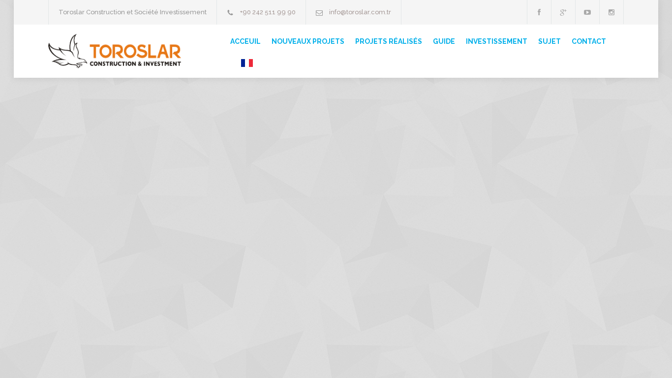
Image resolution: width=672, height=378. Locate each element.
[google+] (563, 12)
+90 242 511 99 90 (268, 12)
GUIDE (444, 41)
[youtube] (587, 12)
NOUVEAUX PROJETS (308, 41)
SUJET (549, 41)
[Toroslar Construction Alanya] (114, 51)
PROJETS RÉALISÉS (388, 41)
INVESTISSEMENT (496, 41)
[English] (241, 63)
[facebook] (539, 12)
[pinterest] (611, 12)
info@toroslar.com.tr (360, 12)
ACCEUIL (245, 41)
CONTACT (589, 41)
